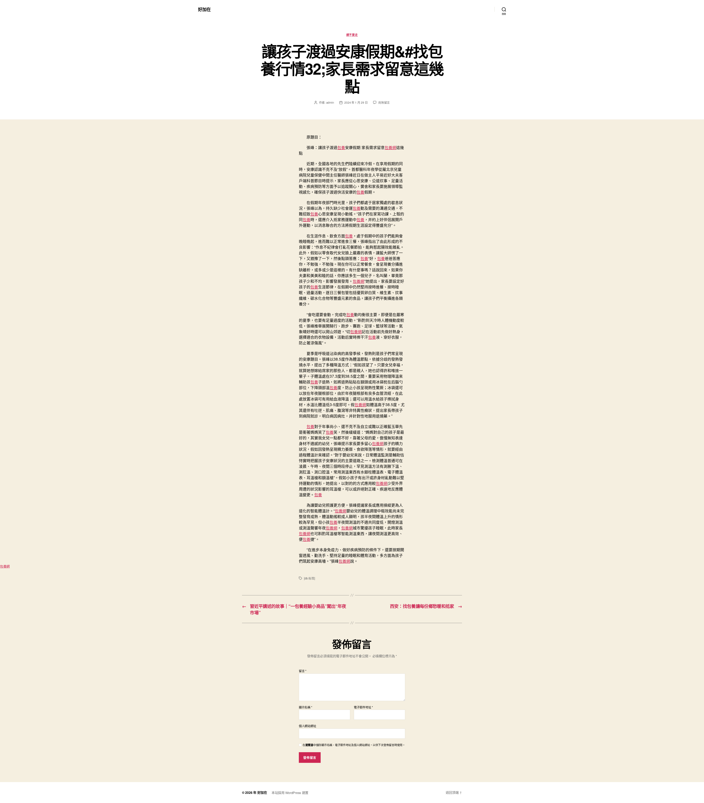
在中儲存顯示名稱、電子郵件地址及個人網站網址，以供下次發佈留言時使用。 (353, 745)
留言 (302, 671)
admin (330, 102)
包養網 (390, 147)
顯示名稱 (305, 707)
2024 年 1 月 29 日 (356, 102)
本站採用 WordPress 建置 (290, 792)
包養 (341, 147)
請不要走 (352, 35)
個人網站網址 (307, 726)
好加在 (204, 9)
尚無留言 (384, 102)
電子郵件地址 (363, 707)
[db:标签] (309, 578)
